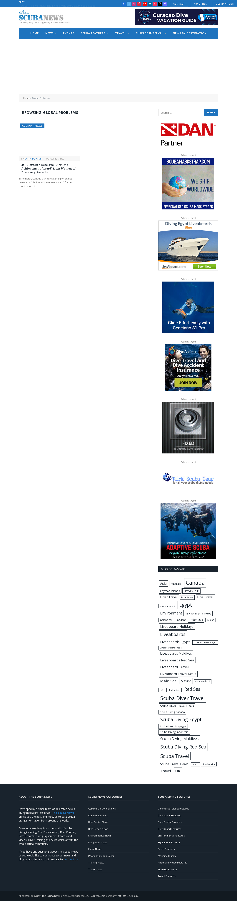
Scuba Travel (174, 756)
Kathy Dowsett (33, 158)
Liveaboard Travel (174, 667)
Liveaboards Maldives (176, 653)
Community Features (169, 815)
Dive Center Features (170, 822)
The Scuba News (51, 895)
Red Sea (192, 689)
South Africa (209, 764)
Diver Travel (168, 597)
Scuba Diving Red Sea (183, 747)
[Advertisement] (118, 66)
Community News (32, 125)
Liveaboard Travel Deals (178, 674)
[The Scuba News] (46, 17)
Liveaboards (172, 634)
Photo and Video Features (172, 862)
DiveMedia (99, 895)
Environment (171, 613)
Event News (94, 849)
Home (34, 33)
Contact (179, 3)
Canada (195, 582)
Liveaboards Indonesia (171, 647)
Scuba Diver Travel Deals (177, 706)
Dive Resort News (98, 829)
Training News (96, 862)
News (49, 33)
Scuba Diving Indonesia (174, 732)
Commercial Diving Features (173, 808)
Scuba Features (93, 33)
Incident (181, 619)
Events (68, 33)
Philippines (174, 690)
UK (177, 770)
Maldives (168, 680)
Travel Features (167, 876)
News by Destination (190, 33)
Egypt (185, 605)
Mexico (186, 681)
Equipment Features (169, 842)
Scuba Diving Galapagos (173, 726)
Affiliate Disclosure (128, 895)
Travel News (95, 869)
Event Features (166, 849)
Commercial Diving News (102, 808)
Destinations (225, 3)
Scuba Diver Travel (182, 698)
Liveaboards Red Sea (177, 660)
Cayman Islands (170, 591)
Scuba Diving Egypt (181, 719)
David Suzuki (191, 591)
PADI (162, 690)
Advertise (200, 3)
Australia (176, 583)
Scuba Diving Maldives (179, 738)
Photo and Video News (101, 856)
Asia (163, 583)
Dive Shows (187, 597)
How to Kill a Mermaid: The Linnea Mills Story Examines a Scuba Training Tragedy (60, 5)
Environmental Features (171, 835)
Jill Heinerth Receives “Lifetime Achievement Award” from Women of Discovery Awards (48, 168)
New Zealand (202, 681)
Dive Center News (98, 822)
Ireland (210, 619)
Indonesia (196, 620)
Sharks (195, 764)
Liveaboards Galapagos (205, 642)
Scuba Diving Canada (172, 712)
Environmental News (198, 613)
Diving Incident (167, 605)
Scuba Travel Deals (174, 764)
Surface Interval (149, 33)
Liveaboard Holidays (176, 626)
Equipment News (97, 842)
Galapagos (166, 619)
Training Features (168, 869)
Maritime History (167, 856)
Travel (120, 33)
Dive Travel (205, 597)
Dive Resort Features (169, 829)
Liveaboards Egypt (175, 642)
